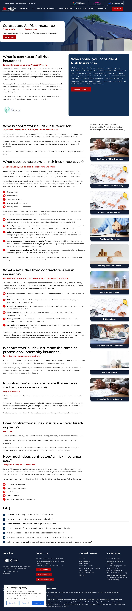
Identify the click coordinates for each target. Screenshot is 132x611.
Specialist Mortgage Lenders (116, 566)
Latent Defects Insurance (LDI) (116, 573)
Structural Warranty (113, 559)
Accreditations (84, 561)
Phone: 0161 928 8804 (43, 561)
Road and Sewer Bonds (114, 570)
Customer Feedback (86, 566)
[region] (25, 596)
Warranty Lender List (86, 573)
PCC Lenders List (85, 570)
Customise (12, 603)
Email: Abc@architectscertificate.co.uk (49, 566)
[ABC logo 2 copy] (9, 7)
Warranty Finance (112, 568)
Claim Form (83, 563)
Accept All (37, 603)
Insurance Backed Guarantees (116, 575)
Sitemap (82, 575)
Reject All (25, 603)
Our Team (82, 559)
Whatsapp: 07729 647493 (44, 563)
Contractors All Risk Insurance (116, 577)
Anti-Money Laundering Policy (90, 568)
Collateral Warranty (112, 580)
